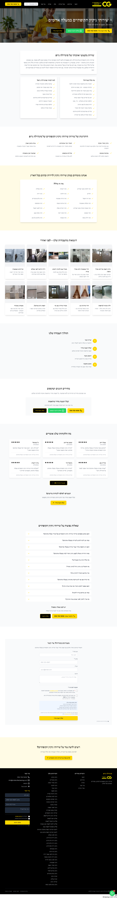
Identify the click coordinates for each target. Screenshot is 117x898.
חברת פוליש (54, 879)
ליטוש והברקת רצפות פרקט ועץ (48, 832)
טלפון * (76, 659)
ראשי (76, 4)
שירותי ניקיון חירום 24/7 (50, 816)
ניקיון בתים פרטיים (52, 873)
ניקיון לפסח (54, 791)
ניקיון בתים (54, 777)
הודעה (76, 673)
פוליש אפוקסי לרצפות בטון (50, 827)
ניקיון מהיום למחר (52, 871)
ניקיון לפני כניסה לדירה (51, 860)
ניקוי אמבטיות (53, 862)
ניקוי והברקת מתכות (51, 802)
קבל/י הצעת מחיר (57, 31)
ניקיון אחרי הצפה (52, 865)
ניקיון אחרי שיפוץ (52, 783)
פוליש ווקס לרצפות (52, 818)
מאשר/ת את (21, 816)
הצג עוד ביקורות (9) (59, 483)
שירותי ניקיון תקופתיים (51, 813)
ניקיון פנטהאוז (53, 849)
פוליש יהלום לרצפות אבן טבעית (48, 824)
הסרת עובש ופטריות (51, 810)
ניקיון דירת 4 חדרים (51, 840)
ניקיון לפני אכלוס (52, 835)
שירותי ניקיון (54, 882)
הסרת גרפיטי (53, 805)
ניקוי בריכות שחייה (52, 794)
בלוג (55, 4)
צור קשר (43, 4)
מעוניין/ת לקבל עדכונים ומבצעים (21, 818)
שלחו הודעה (45, 616)
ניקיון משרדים (53, 780)
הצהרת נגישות (8, 891)
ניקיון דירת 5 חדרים (52, 843)
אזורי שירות (62, 4)
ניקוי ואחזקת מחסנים (51, 799)
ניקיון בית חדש (53, 851)
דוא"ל (76, 666)
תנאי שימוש (16, 891)
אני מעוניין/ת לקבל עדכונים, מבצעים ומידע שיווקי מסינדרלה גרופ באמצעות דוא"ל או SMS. (59, 697)
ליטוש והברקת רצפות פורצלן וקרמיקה (47, 829)
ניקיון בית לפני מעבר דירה (50, 854)
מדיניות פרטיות (23, 891)
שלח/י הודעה (17, 822)
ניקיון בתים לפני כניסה (51, 884)
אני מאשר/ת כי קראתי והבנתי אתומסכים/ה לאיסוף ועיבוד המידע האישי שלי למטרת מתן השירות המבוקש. (58, 691)
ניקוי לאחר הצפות (52, 807)
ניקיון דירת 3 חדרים (52, 838)
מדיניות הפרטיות (54, 690)
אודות (49, 4)
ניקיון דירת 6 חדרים (52, 846)
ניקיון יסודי (54, 788)
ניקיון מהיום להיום (52, 868)
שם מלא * (75, 651)
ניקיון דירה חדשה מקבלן (50, 857)
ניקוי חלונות (54, 785)
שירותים (69, 4)
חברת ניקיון (54, 876)
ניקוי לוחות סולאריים (51, 796)
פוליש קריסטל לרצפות (51, 821)
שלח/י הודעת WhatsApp (110, 897)
